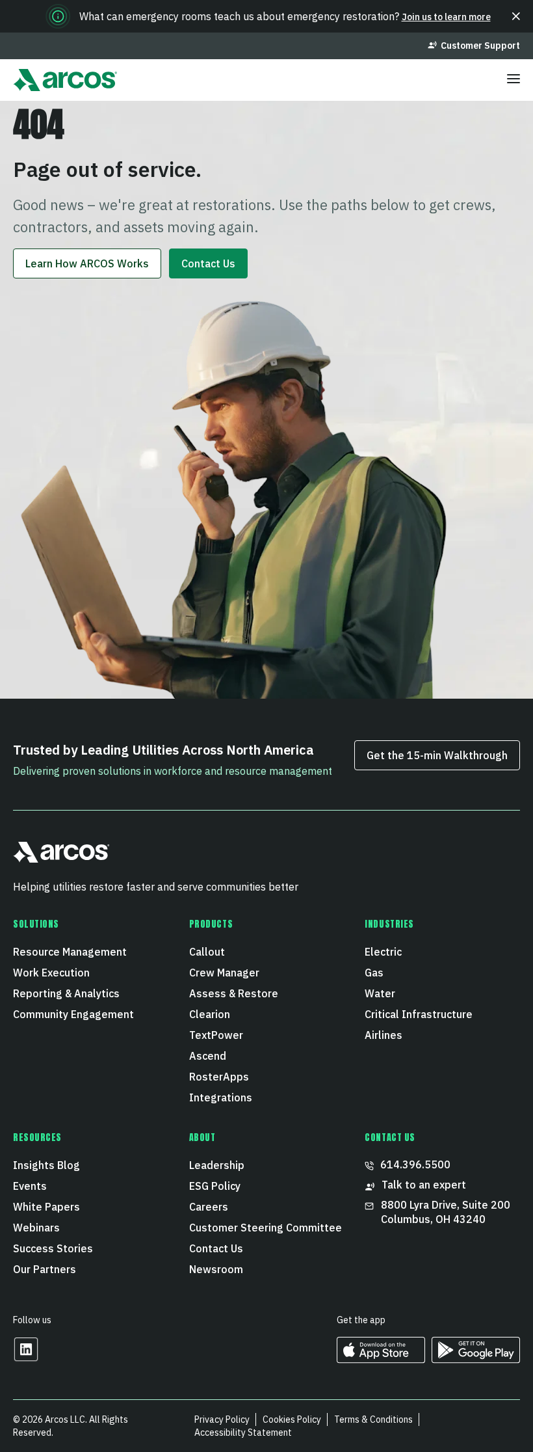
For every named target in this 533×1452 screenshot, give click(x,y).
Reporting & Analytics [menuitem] (66, 993)
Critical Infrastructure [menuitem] (419, 1014)
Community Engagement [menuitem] (73, 1014)
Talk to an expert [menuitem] (424, 1184)
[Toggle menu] (513, 80)
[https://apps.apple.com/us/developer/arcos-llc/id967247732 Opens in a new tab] (381, 1358)
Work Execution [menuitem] (51, 972)
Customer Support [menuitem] (480, 45)
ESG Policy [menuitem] (214, 1185)
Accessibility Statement (243, 1432)
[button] (516, 16)
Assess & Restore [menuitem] (233, 993)
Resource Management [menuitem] (70, 951)
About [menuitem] (202, 1137)
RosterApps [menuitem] (219, 1076)
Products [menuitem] (211, 924)
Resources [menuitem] (37, 1137)
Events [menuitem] (30, 1185)
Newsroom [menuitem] (216, 1269)
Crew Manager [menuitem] (224, 972)
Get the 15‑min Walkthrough (437, 755)
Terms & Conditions (373, 1419)
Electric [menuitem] (383, 951)
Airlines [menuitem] (383, 1035)
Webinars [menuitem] (36, 1227)
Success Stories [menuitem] (53, 1248)
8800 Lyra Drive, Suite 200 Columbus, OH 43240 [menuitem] (447, 1212)
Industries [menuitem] (389, 924)
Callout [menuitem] (207, 951)
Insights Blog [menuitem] (46, 1165)
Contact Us (208, 263)
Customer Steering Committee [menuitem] (265, 1227)
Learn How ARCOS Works (87, 263)
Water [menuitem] (380, 993)
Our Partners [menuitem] (44, 1269)
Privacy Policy (222, 1419)
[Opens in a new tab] (26, 1358)
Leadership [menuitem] (216, 1165)
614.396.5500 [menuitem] (415, 1164)
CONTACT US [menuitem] (390, 1137)
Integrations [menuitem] (220, 1097)
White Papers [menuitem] (46, 1206)
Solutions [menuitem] (36, 924)
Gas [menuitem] (374, 972)
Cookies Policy (292, 1419)
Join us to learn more (446, 17)
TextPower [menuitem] (216, 1035)
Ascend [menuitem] (207, 1055)
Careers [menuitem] (208, 1206)
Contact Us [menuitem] (216, 1248)
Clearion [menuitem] (209, 1014)
